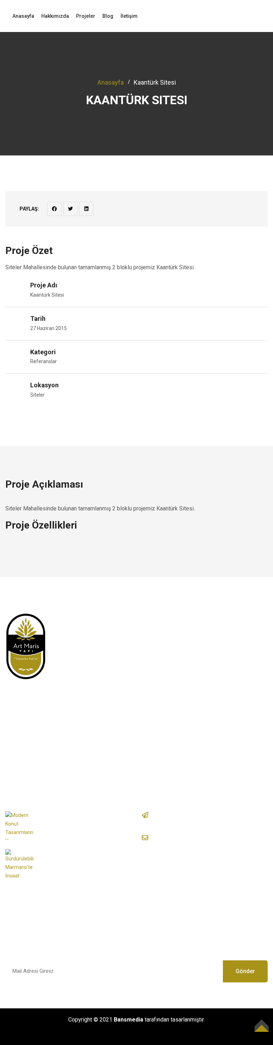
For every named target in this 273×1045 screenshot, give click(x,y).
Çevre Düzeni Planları (177, 650)
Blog (107, 16)
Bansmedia (128, 1019)
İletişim (129, 16)
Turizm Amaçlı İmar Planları (184, 676)
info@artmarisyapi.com (198, 837)
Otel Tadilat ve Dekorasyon (184, 703)
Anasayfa (23, 16)
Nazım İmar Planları (175, 690)
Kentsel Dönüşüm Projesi (182, 636)
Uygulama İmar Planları (179, 663)
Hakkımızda (55, 16)
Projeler (85, 16)
